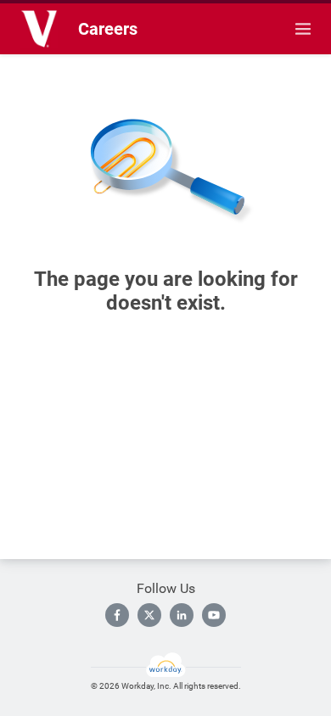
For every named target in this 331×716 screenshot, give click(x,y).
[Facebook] (117, 615)
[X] (149, 615)
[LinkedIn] (182, 615)
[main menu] (303, 28)
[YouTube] (214, 615)
